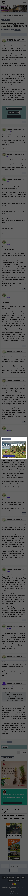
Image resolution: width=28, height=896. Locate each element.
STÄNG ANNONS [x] (7, 438)
